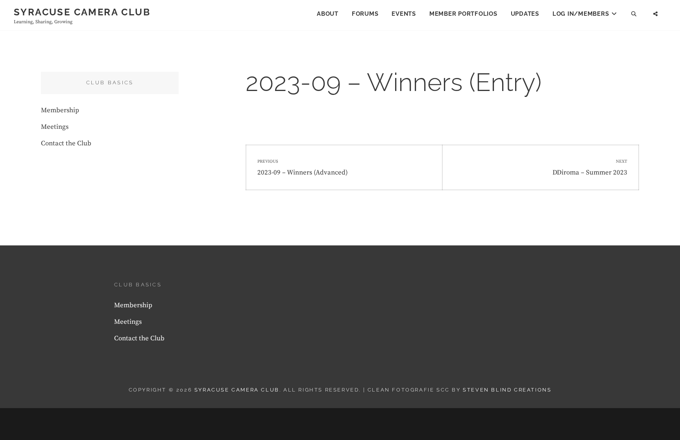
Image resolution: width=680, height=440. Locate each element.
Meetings (54, 127)
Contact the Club (66, 143)
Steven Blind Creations (507, 390)
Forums (365, 13)
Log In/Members (580, 13)
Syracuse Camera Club (82, 12)
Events (404, 13)
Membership (60, 110)
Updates (525, 13)
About (327, 13)
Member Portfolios (463, 13)
